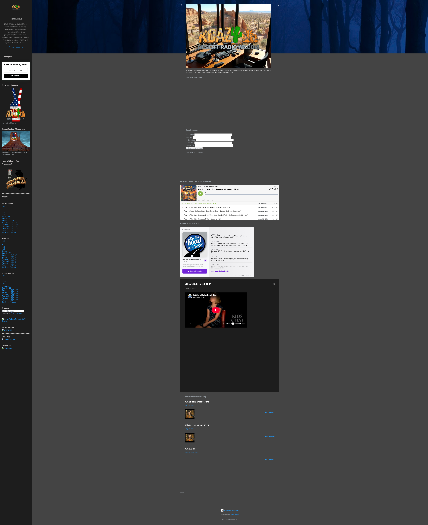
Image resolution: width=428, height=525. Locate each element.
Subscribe (16, 76)
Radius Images (235, 514)
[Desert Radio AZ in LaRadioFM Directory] (16, 321)
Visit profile (16, 47)
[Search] (278, 6)
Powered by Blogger (231, 510)
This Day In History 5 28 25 (197, 425)
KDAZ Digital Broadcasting (197, 402)
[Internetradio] (7, 348)
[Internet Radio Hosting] (8, 331)
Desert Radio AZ (15, 19)
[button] (273, 284)
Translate (18, 313)
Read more (270, 413)
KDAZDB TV (190, 449)
